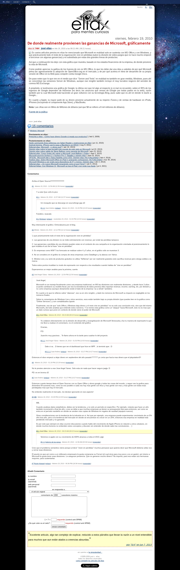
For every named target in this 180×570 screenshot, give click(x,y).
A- (146, 7)
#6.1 (37, 431)
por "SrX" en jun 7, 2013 (139, 544)
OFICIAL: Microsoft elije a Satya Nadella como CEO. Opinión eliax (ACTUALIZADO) (64, 158)
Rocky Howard (39, 464)
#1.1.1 (43, 208)
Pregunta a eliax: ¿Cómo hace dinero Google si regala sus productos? (58, 136)
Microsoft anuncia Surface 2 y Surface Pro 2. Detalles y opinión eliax (57, 155)
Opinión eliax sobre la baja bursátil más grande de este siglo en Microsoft (59, 149)
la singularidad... (95, 552)
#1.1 (37, 197)
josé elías (46, 48)
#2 (33, 230)
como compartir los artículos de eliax (90, 561)
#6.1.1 (43, 442)
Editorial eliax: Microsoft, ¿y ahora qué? (45, 147)
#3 (33, 275)
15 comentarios (42, 126)
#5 (33, 378)
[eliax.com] (90, 21)
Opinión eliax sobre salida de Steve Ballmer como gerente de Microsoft (58, 151)
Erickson (43, 219)
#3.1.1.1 (48, 352)
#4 (33, 363)
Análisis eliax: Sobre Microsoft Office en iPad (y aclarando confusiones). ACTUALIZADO (65, 160)
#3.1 (37, 315)
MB (35, 397)
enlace (57, 208)
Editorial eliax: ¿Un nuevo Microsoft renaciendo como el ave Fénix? (57, 164)
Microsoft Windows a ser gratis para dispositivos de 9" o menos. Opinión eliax (61, 162)
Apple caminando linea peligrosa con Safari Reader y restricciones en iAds (60, 143)
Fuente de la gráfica (38, 112)
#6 (33, 397)
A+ (150, 7)
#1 (33, 186)
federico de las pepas (53, 442)
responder (69, 186)
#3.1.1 (43, 341)
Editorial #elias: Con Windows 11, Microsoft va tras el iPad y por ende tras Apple (62, 166)
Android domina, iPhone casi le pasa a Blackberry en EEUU (54, 145)
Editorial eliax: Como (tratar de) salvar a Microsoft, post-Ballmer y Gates (59, 153)
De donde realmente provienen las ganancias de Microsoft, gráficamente (89, 43)
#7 (33, 464)
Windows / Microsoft (37, 131)
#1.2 (37, 219)
